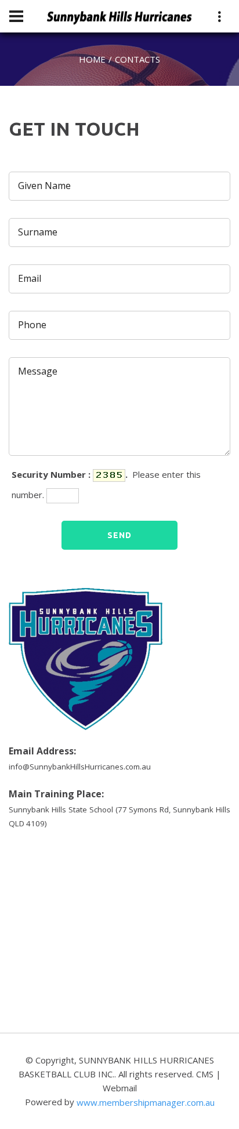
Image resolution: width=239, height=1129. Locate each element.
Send (119, 535)
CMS (204, 1074)
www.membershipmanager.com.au (146, 1102)
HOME (92, 59)
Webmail (120, 1088)
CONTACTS (137, 59)
